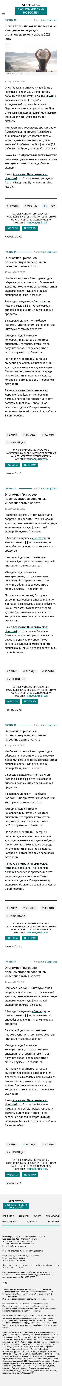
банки (12, 434)
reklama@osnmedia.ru (32, 1265)
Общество (8, 1216)
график (13, 206)
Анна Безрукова (49, 20)
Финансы (24, 1216)
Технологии (53, 1216)
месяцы (31, 206)
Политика (10, 20)
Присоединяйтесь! (37, 223)
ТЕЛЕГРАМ (30, 228)
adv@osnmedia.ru (51, 1265)
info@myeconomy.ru (17, 1246)
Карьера (32, 1221)
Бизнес (37, 1216)
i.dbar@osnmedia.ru (16, 1258)
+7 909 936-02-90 (18, 1260)
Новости (12, 228)
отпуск (50, 206)
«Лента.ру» (39, 301)
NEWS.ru (50, 95)
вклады (30, 434)
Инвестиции (9, 1221)
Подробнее (7, 1328)
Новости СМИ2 (13, 236)
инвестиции (16, 442)
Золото (49, 434)
